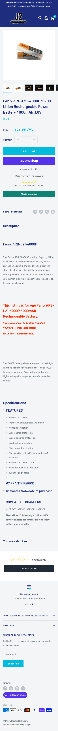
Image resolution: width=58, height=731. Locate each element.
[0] (52, 18)
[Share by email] (53, 211)
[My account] (46, 18)
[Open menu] (4, 18)
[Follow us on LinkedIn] (23, 688)
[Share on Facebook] (35, 211)
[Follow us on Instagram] (11, 688)
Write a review (29, 193)
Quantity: (8, 139)
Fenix (6, 119)
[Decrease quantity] (18, 139)
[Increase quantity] (34, 139)
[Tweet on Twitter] (47, 211)
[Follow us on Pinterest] (17, 688)
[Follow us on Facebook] (5, 688)
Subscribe (13, 663)
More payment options (29, 169)
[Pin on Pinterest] (41, 211)
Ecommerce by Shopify (21, 724)
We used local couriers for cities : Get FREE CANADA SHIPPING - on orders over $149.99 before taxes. (29, 4)
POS (5, 724)
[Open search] (40, 18)
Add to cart (29, 151)
